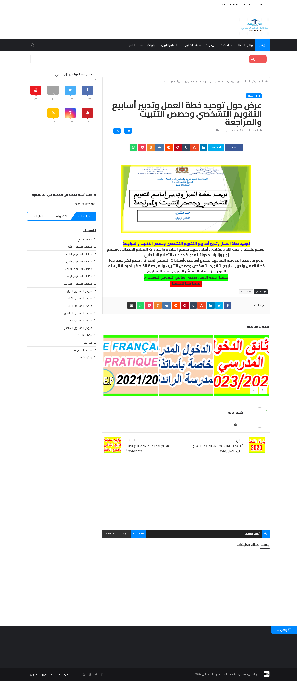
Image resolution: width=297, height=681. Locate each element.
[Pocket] (142, 147)
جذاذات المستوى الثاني (79, 261)
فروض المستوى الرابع (80, 320)
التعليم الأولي (169, 45)
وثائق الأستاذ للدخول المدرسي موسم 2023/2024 (241, 376)
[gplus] (78, 674)
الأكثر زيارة (61, 216)
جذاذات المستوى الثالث (79, 254)
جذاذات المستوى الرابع (79, 276)
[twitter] (219, 305)
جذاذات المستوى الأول (79, 246)
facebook (232, 147)
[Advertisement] (186, 491)
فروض (212, 45)
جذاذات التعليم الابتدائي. (164, 254)
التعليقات (39, 216)
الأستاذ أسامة (252, 130)
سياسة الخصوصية (230, 4)
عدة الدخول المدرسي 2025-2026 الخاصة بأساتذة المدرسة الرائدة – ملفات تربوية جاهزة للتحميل (186, 389)
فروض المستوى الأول (79, 291)
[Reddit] (169, 147)
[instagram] (84, 674)
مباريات (151, 45)
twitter (215, 147)
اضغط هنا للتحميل (186, 283)
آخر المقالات (84, 216)
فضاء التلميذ (135, 45)
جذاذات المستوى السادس (77, 283)
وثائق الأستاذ (245, 45)
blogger (138, 533)
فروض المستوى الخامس (78, 313)
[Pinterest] (178, 147)
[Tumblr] (186, 147)
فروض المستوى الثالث (79, 298)
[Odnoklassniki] (151, 147)
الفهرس (34, 674)
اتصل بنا (247, 4)
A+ (128, 131)
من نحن (259, 4)
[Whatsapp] (133, 147)
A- (117, 131)
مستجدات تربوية (191, 45)
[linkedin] (203, 147)
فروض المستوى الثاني (79, 305)
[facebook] (227, 305)
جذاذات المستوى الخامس (77, 268)
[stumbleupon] (194, 147)
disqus (124, 533)
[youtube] (235, 424)
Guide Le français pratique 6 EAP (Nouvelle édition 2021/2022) (130, 382)
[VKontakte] (159, 147)
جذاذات (227, 45)
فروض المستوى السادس (78, 327)
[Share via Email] (131, 305)
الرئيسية (262, 45)
